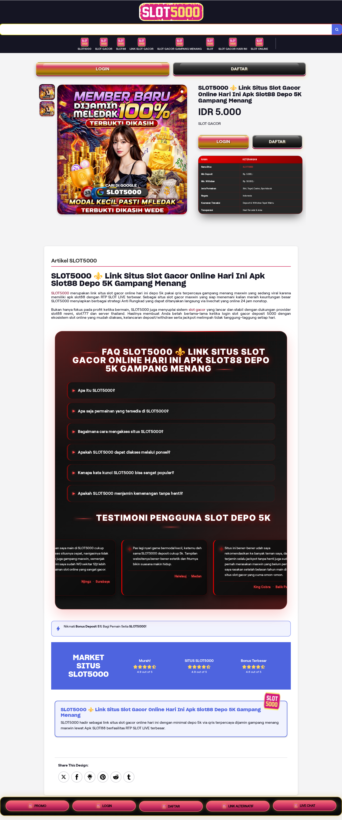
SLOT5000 (60, 293)
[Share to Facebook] (76, 777)
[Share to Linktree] (89, 777)
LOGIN (103, 68)
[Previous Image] (61, 150)
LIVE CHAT (307, 805)
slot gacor (197, 310)
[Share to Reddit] (115, 777)
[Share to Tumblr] (128, 777)
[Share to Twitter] (63, 777)
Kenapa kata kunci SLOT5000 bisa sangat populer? (126, 473)
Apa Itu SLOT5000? (96, 390)
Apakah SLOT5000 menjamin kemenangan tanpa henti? (130, 493)
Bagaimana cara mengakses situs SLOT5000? (120, 431)
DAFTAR (239, 68)
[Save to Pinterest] (102, 777)
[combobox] (166, 29)
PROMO (40, 806)
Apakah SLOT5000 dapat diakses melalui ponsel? (124, 452)
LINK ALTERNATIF (241, 805)
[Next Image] (183, 150)
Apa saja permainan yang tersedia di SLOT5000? (123, 411)
